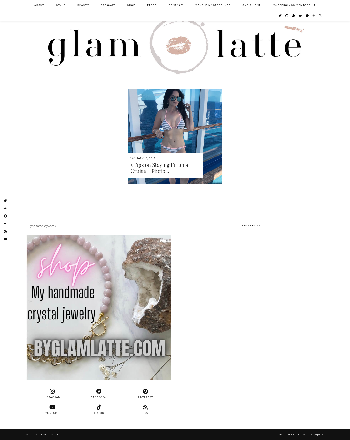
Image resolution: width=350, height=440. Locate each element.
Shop (131, 5)
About (39, 5)
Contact (176, 5)
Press (152, 5)
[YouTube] (300, 15)
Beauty (83, 5)
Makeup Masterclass (212, 5)
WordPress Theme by (299, 434)
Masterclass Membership (294, 5)
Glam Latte (49, 434)
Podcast (108, 5)
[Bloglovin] (313, 15)
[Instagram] (287, 15)
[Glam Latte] (175, 40)
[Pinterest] (293, 15)
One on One (251, 5)
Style (60, 5)
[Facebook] (307, 15)
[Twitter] (280, 15)
